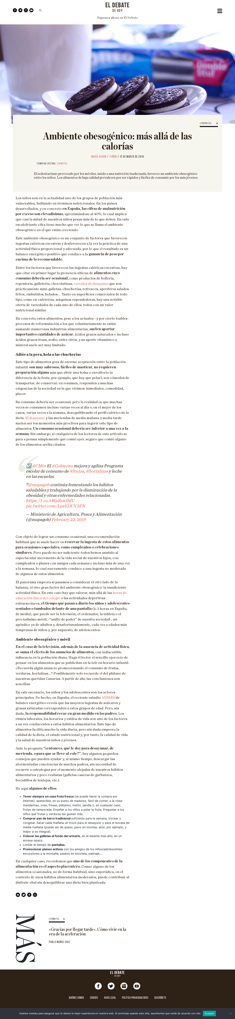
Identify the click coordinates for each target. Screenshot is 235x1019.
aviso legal (110, 997)
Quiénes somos (76, 997)
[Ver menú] (219, 12)
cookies (94, 997)
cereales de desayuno (91, 283)
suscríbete (160, 997)
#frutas (76, 471)
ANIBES (108, 697)
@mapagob (38, 485)
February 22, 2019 (68, 519)
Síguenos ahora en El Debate (117, 17)
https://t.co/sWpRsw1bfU (50, 501)
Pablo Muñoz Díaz (59, 942)
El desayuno (35, 418)
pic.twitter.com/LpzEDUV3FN (55, 506)
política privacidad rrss (135, 997)
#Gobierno (62, 466)
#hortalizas (97, 471)
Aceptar (209, 1013)
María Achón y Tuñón (104, 156)
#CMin (39, 466)
